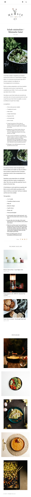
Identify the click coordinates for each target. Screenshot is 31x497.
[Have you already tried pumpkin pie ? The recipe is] (15, 445)
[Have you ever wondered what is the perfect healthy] (15, 384)
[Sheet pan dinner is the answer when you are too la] (15, 475)
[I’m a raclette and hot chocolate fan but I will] (15, 353)
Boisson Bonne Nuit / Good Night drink (13, 269)
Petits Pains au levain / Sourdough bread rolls (15, 319)
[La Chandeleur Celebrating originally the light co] (15, 414)
